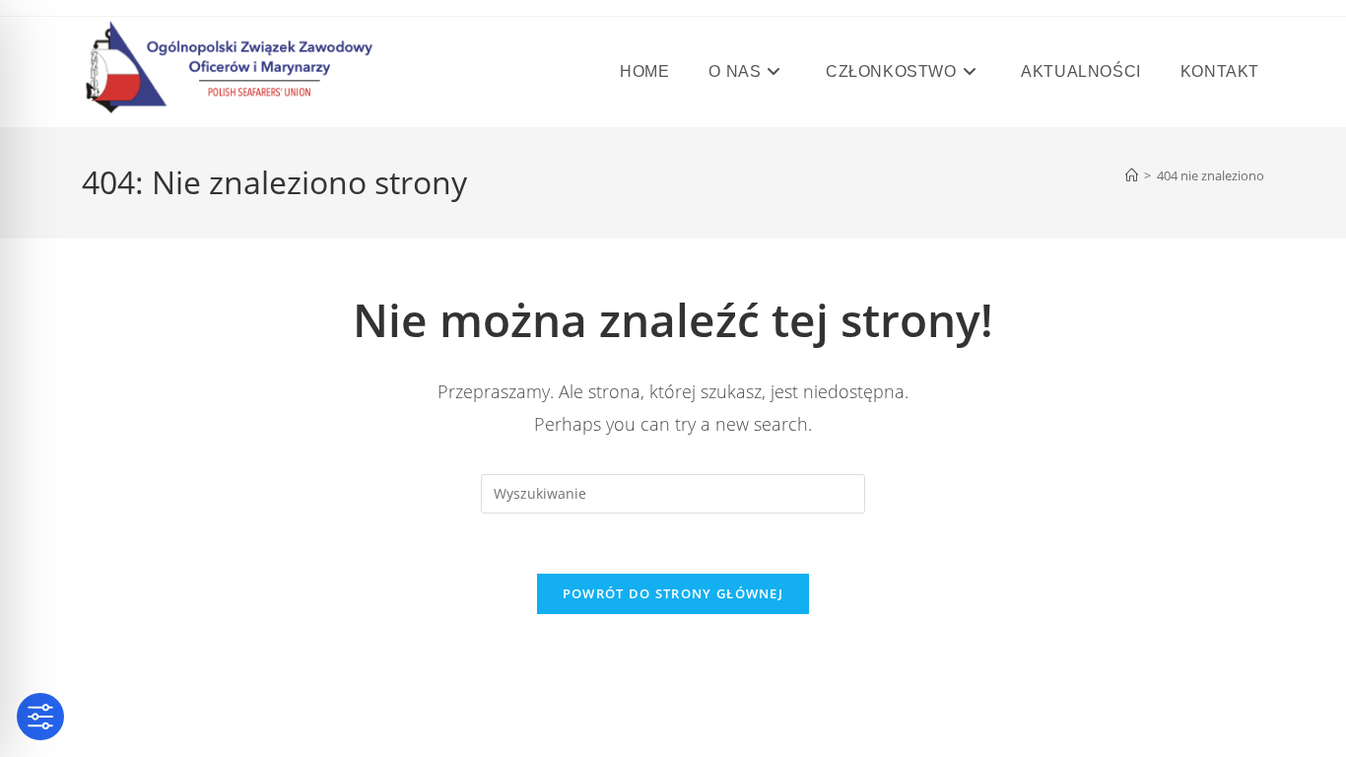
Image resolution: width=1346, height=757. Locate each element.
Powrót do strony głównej (673, 593)
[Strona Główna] (1131, 175)
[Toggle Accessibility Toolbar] (40, 716)
